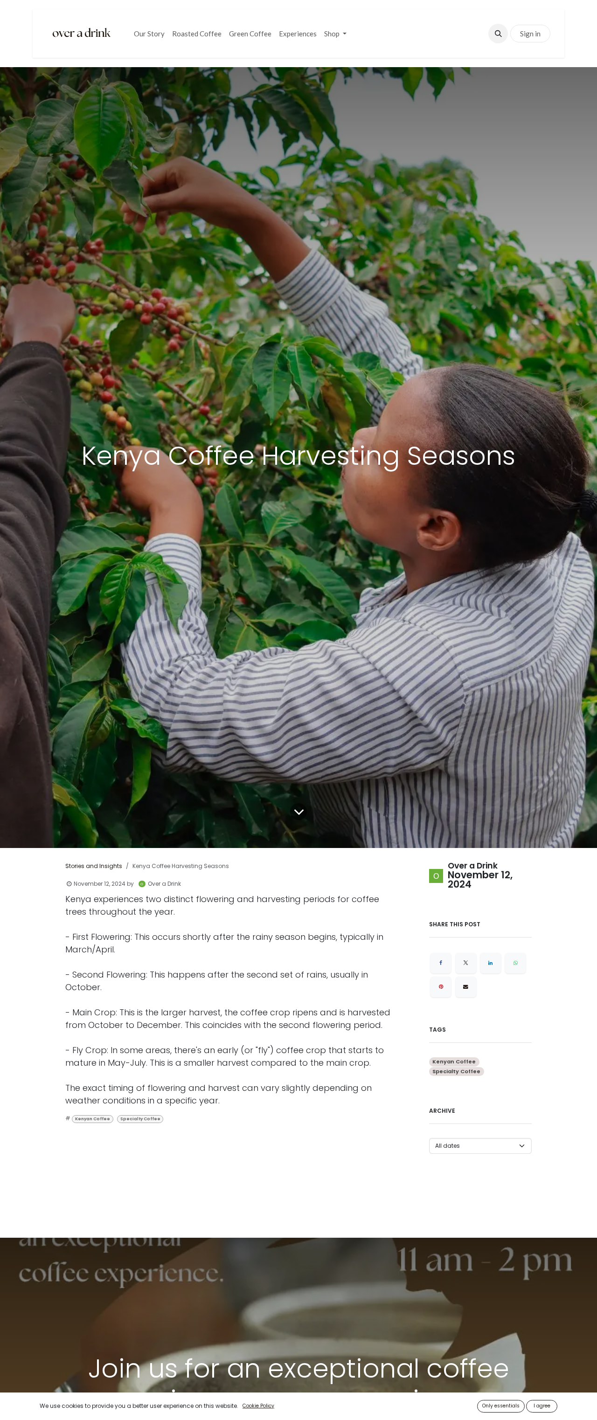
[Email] (466, 987)
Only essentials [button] (501, 1405)
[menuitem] (149, 34)
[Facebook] (440, 963)
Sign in (530, 33)
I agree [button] (542, 1405)
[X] (466, 963)
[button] (498, 33)
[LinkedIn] (490, 963)
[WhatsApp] (515, 963)
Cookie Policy (258, 1405)
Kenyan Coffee (92, 1119)
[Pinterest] (440, 987)
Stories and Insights (93, 866)
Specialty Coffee (140, 1119)
